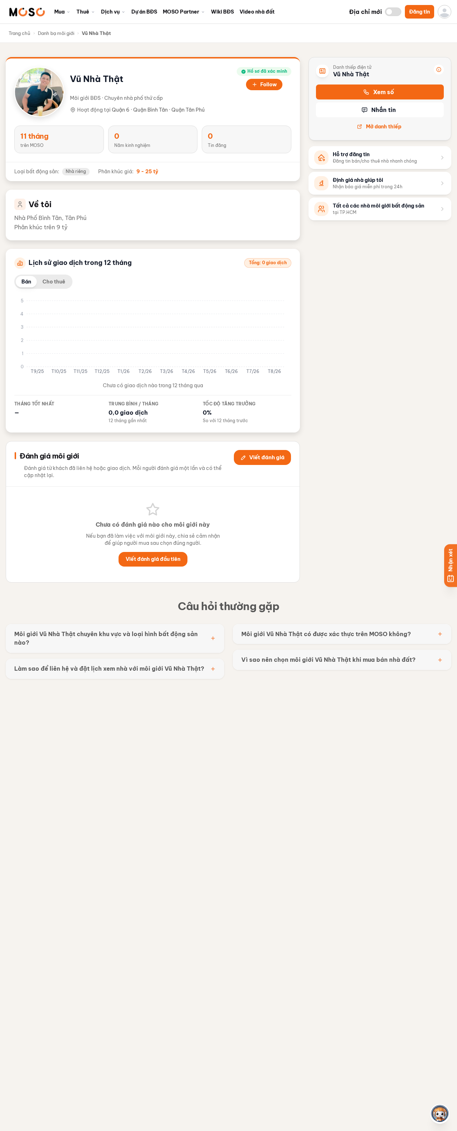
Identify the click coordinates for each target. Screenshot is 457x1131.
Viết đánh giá (267, 457)
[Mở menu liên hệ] (440, 1114)
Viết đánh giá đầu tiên (153, 559)
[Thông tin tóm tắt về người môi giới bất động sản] (439, 70)
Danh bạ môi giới (56, 33)
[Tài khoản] (444, 12)
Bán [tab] (26, 281)
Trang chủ (19, 33)
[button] (27, 11)
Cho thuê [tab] (53, 281)
